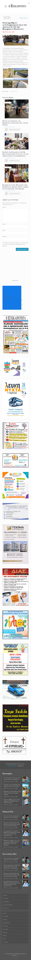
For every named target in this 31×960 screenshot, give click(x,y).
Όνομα (4, 224)
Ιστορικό (5, 895)
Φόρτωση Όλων (24, 18)
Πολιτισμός (5, 929)
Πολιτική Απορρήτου (8, 904)
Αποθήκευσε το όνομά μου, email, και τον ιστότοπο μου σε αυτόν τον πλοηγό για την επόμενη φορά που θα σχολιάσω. (15, 244)
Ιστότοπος (4, 236)
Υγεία (4, 938)
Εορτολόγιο (15, 280)
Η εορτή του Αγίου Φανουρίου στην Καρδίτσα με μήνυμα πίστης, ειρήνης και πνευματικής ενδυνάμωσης (15, 187)
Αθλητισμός (6, 942)
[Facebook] (14, 957)
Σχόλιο (4, 207)
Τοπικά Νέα (5, 916)
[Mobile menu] (29, 3)
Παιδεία (5, 935)
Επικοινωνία (6, 908)
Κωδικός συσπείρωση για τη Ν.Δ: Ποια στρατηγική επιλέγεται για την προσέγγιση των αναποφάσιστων (15, 154)
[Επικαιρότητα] (15, 6)
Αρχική (4, 913)
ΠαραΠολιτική (6, 922)
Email (4, 230)
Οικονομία (5, 926)
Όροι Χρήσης (6, 901)
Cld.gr (18, 955)
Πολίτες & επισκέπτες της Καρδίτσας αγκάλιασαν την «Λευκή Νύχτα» (15, 123)
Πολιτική (5, 919)
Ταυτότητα (5, 898)
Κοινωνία (5, 932)
